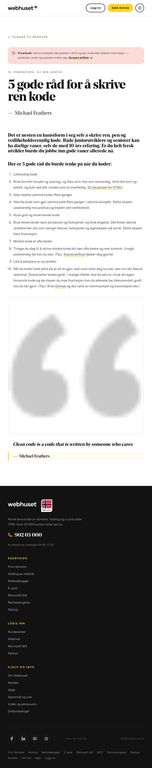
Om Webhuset (18, 675)
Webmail (14, 639)
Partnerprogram (19, 602)
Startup (13, 609)
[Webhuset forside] (22, 8)
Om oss (26, 758)
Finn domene (17, 566)
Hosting (33, 752)
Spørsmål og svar (20, 697)
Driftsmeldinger (18, 711)
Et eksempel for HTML (105, 187)
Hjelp (11, 690)
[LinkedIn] (23, 739)
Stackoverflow (74, 254)
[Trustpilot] (46, 739)
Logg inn (95, 8)
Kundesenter (17, 632)
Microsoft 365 (17, 595)
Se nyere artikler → (81, 57)
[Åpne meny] (139, 8)
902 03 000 (28, 535)
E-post (12, 588)
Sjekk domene (120, 8)
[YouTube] (35, 739)
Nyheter (13, 682)
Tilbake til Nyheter (30, 37)
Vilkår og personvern (22, 704)
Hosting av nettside (21, 574)
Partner (13, 653)
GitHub (60, 286)
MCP (100, 752)
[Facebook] (11, 739)
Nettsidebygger (18, 581)
